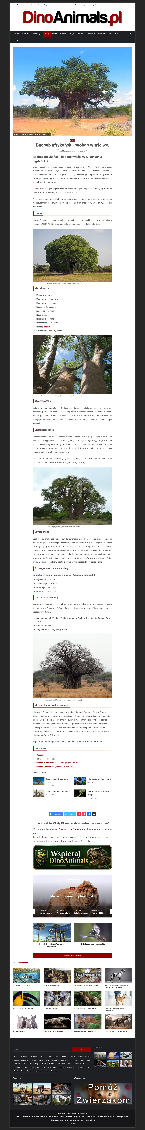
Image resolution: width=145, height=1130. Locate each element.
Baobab (36, 188)
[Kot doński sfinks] (26, 1021)
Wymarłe (29, 1071)
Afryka (72, 34)
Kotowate (17, 1064)
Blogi (45, 5)
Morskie (51, 1064)
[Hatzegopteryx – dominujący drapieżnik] (126, 1055)
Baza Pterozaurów (67, 5)
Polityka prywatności (122, 1116)
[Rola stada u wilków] (57, 998)
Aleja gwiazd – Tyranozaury (53, 1031)
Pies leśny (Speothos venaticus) (85, 1008)
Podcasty (17, 1067)
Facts (82, 1120)
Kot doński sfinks (19, 1031)
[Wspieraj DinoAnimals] (72, 857)
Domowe (63, 34)
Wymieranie (38, 1071)
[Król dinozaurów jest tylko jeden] (42, 1088)
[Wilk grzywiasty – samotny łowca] (87, 1021)
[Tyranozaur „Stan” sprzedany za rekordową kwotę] (100, 1063)
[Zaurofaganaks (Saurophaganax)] (118, 1021)
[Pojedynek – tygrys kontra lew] (22, 1100)
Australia (80, 34)
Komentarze (26, 1116)
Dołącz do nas (54, 1120)
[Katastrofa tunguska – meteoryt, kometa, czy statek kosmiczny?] (113, 1055)
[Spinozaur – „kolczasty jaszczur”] (61, 1088)
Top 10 (54, 34)
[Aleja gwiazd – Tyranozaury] (57, 1021)
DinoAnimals (63, 1113)
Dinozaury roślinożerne (21, 1060)
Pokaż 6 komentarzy (72, 955)
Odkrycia (84, 5)
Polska (17, 40)
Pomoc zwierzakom (103, 1116)
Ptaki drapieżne (52, 1067)
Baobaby (40, 755)
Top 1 (88, 1067)
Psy (38, 1067)
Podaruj (93, 1116)
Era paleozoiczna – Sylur (21, 985)
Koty (24, 1064)
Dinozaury (36, 34)
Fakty (40, 5)
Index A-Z (19, 1116)
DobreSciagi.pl (31, 5)
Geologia (63, 1060)
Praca (61, 1120)
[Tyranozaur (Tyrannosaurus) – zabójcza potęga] (42, 1100)
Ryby (76, 1067)
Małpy (36, 1064)
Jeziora (82, 1060)
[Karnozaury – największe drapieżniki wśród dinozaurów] (100, 1055)
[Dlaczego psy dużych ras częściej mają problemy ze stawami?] (118, 975)
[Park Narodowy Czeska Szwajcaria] (113, 1063)
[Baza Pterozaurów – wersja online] (87, 975)
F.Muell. (66, 763)
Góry (70, 1060)
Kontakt (66, 1120)
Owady (70, 1064)
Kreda (30, 1064)
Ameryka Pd (102, 34)
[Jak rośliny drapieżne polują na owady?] (80, 793)
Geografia (54, 1060)
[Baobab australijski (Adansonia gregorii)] (38, 781)
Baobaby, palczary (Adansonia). (57, 791)
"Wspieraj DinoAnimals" (69, 829)
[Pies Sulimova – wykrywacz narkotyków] (118, 998)
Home (17, 34)
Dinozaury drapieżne (84, 1056)
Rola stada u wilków (50, 1008)
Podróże (25, 1067)
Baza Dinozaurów (54, 5)
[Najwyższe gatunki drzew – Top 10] (80, 781)
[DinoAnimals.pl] (72, 18)
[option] (72, 896)
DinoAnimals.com (19, 5)
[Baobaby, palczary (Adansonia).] (38, 793)
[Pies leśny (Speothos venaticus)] (87, 998)
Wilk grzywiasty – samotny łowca (85, 1031)
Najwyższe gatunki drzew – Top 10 (99, 779)
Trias (22, 1071)
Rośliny (46, 34)
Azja (110, 34)
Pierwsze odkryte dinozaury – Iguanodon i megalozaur (72, 896)
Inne (75, 1060)
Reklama (112, 1116)
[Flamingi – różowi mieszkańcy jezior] (126, 1063)
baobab (47, 327)
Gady (47, 1060)
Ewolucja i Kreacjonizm (96, 5)
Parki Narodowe (79, 1064)
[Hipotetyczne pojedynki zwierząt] (22, 1088)
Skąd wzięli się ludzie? (52, 985)
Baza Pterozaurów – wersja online (86, 985)
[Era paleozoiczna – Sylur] (26, 975)
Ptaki (43, 1067)
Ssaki (82, 1067)
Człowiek (63, 1056)
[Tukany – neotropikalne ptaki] (26, 998)
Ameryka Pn (91, 34)
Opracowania (61, 1064)
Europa (117, 34)
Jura (88, 1060)
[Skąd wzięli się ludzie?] (57, 975)
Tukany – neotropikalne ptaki (23, 1008)
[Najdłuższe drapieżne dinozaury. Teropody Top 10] (61, 1100)
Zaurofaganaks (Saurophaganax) (116, 1031)
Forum (77, 5)
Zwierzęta (25, 34)
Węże (46, 1071)
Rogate (62, 1067)
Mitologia (43, 1064)
